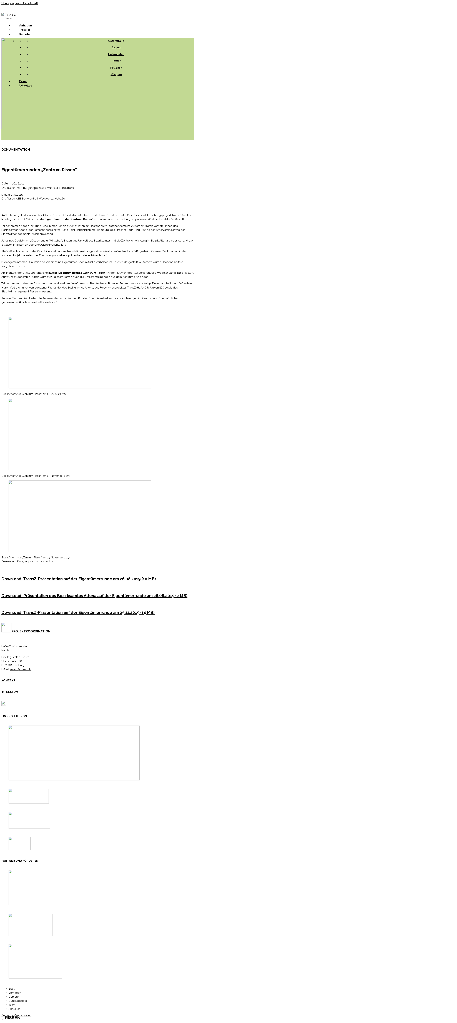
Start (11, 988)
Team (12, 1004)
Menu (8, 18)
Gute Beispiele (18, 1000)
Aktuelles (14, 1008)
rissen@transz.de (20, 669)
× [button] (2, 1019)
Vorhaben (15, 992)
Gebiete (24, 34)
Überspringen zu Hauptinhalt (19, 3)
